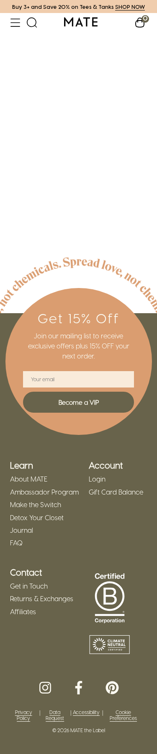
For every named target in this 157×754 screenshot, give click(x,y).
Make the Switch (35, 504)
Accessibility (86, 712)
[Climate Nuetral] (110, 645)
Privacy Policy (23, 715)
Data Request (55, 715)
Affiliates (23, 611)
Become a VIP (79, 402)
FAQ (16, 543)
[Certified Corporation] (110, 598)
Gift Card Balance (116, 492)
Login (97, 479)
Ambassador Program (44, 492)
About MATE (28, 479)
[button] (15, 22)
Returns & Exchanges (41, 598)
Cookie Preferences (123, 715)
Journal (21, 530)
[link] (81, 22)
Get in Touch (29, 586)
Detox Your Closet (37, 517)
